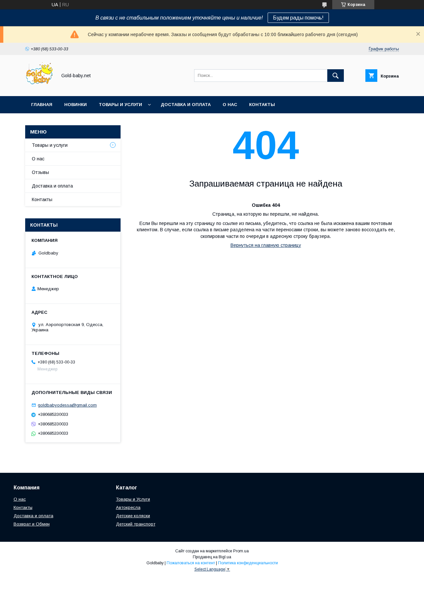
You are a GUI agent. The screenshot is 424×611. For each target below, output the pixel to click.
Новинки (75, 104)
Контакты (262, 104)
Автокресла (128, 507)
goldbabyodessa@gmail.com (67, 405)
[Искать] (335, 75)
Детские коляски (133, 515)
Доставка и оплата (186, 104)
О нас (230, 104)
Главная (41, 104)
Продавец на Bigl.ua (212, 557)
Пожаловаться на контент (191, 563)
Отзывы (40, 172)
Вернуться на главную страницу (266, 245)
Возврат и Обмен (32, 524)
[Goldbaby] (39, 87)
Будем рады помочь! (298, 18)
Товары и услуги (120, 104)
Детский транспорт (135, 524)
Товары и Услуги (133, 499)
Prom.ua (241, 551)
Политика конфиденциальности (248, 563)
